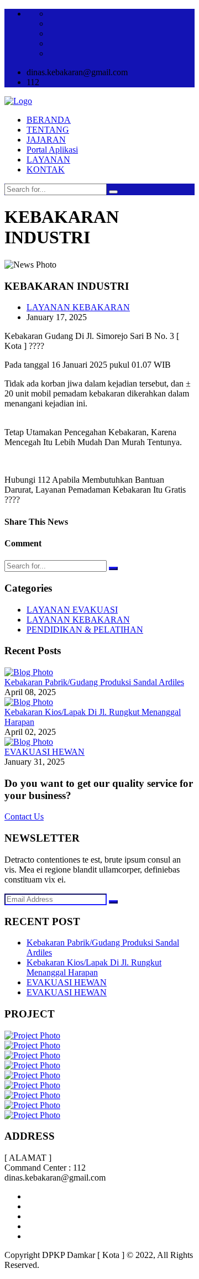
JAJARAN (46, 139)
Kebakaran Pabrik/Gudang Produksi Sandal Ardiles (94, 682)
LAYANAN (48, 159)
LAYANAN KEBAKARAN (78, 307)
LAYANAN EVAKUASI (72, 609)
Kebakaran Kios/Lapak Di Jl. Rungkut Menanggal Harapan (94, 967)
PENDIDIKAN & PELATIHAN (85, 629)
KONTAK (46, 169)
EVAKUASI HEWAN (44, 751)
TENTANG (48, 129)
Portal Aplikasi (52, 149)
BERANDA (49, 119)
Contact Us (24, 816)
